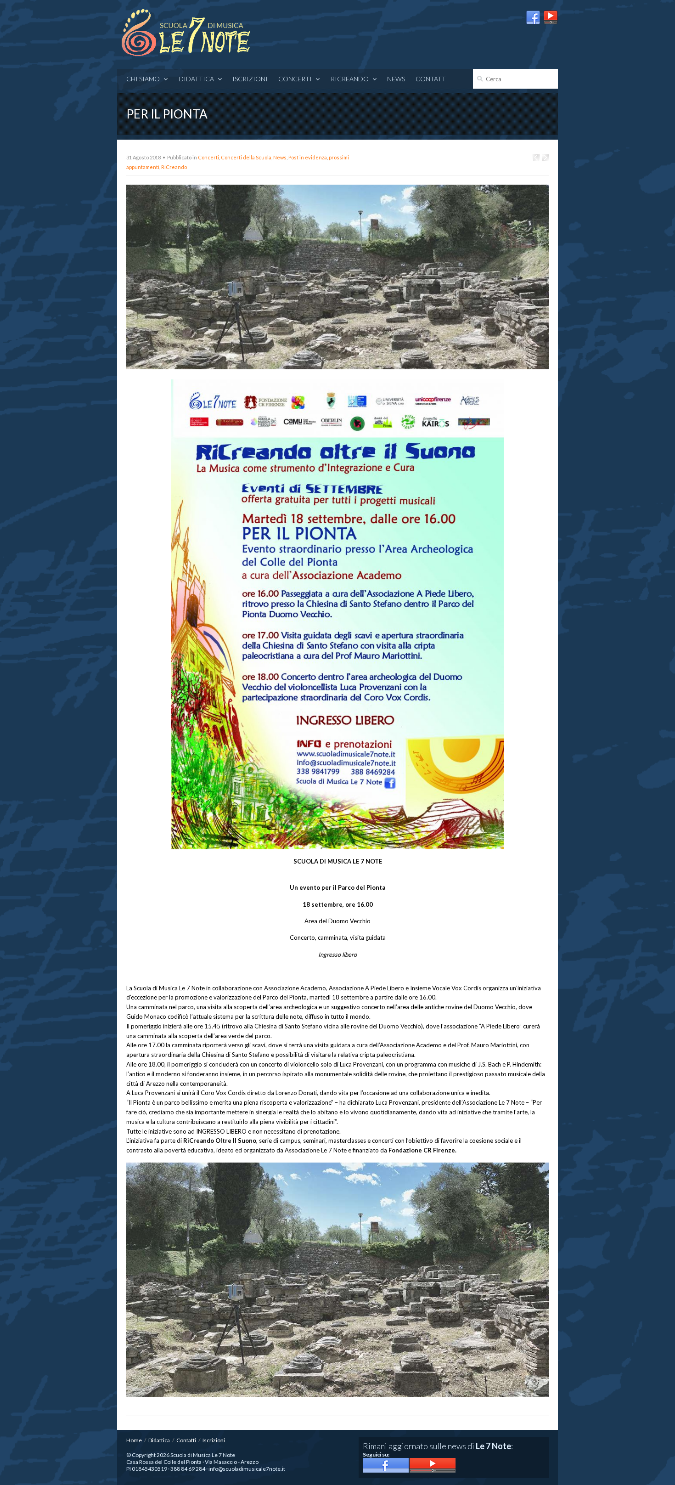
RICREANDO (350, 79)
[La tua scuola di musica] (186, 33)
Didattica (196, 79)
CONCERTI (295, 79)
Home (134, 1440)
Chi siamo (143, 79)
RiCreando (174, 167)
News (396, 79)
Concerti (208, 157)
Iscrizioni (250, 79)
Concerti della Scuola (246, 157)
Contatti (432, 79)
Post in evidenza (307, 157)
